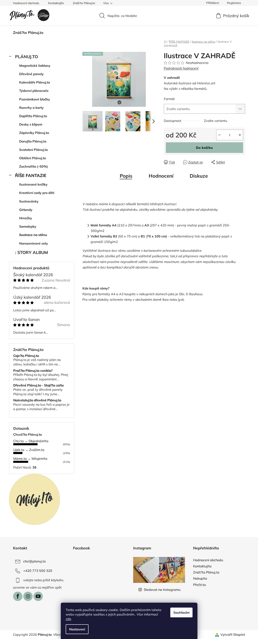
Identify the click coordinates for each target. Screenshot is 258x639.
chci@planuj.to (34, 561)
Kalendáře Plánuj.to (34, 82)
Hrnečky (25, 218)
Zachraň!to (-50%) (33, 166)
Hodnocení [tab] (161, 176)
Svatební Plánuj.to (33, 150)
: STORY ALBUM (31, 252)
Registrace (234, 3)
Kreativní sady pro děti (36, 193)
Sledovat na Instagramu (162, 590)
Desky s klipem (30, 124)
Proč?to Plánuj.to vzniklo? (32, 371)
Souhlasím (181, 612)
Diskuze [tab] (199, 176)
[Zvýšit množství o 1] (240, 135)
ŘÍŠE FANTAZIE (30, 175)
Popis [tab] (126, 176)
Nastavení (77, 629)
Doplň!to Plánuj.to (33, 116)
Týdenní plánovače (34, 91)
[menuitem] (28, 33)
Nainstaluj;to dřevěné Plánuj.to (37, 400)
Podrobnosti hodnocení (181, 68)
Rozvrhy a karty (31, 108)
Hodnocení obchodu (26, 3)
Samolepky (27, 226)
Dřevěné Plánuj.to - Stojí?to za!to (38, 385)
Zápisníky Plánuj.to (34, 133)
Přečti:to (199, 585)
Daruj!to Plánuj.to (32, 141)
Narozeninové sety (33, 243)
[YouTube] (38, 596)
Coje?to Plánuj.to (26, 356)
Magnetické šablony (34, 65)
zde (68, 619)
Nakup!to (200, 578)
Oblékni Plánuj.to (32, 158)
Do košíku (204, 148)
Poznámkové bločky (34, 99)
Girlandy (25, 210)
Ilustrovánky (29, 201)
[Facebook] (17, 596)
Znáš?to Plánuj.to (84, 3)
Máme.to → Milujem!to (30, 458)
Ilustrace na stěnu (33, 235)
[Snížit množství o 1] (219, 135)
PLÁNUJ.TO (26, 56)
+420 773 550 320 (37, 571)
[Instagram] (28, 596)
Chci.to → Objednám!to (30, 441)
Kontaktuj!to (56, 3)
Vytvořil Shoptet (232, 634)
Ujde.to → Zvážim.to (28, 450)
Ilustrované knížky (33, 184)
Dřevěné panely (31, 74)
